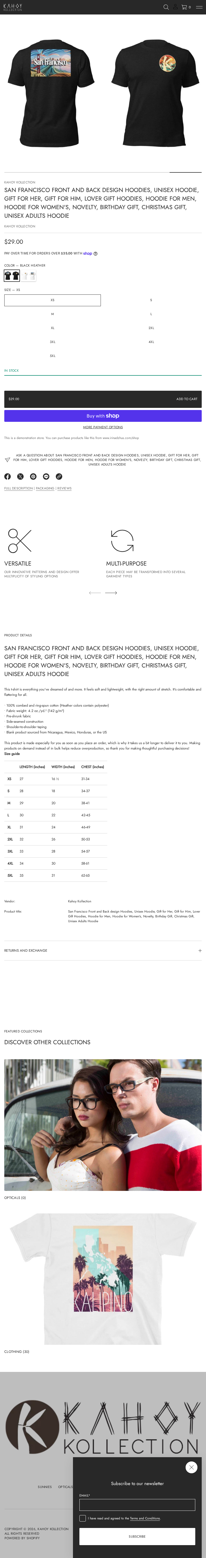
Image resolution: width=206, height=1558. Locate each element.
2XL (151, 328)
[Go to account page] (175, 8)
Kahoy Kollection (19, 182)
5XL (52, 355)
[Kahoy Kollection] (12, 7)
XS (52, 300)
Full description (18, 488)
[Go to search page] (166, 7)
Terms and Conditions (145, 1518)
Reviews (64, 488)
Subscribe (137, 1536)
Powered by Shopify (22, 1538)
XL (52, 328)
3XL (52, 341)
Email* (84, 1495)
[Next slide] (111, 593)
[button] (166, 7)
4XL (151, 341)
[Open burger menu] (199, 7)
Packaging (45, 488)
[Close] (191, 1467)
